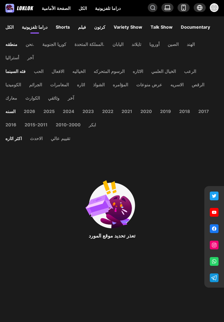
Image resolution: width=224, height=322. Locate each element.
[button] (200, 7)
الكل (83, 8)
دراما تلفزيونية (108, 8)
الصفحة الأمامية (56, 8)
